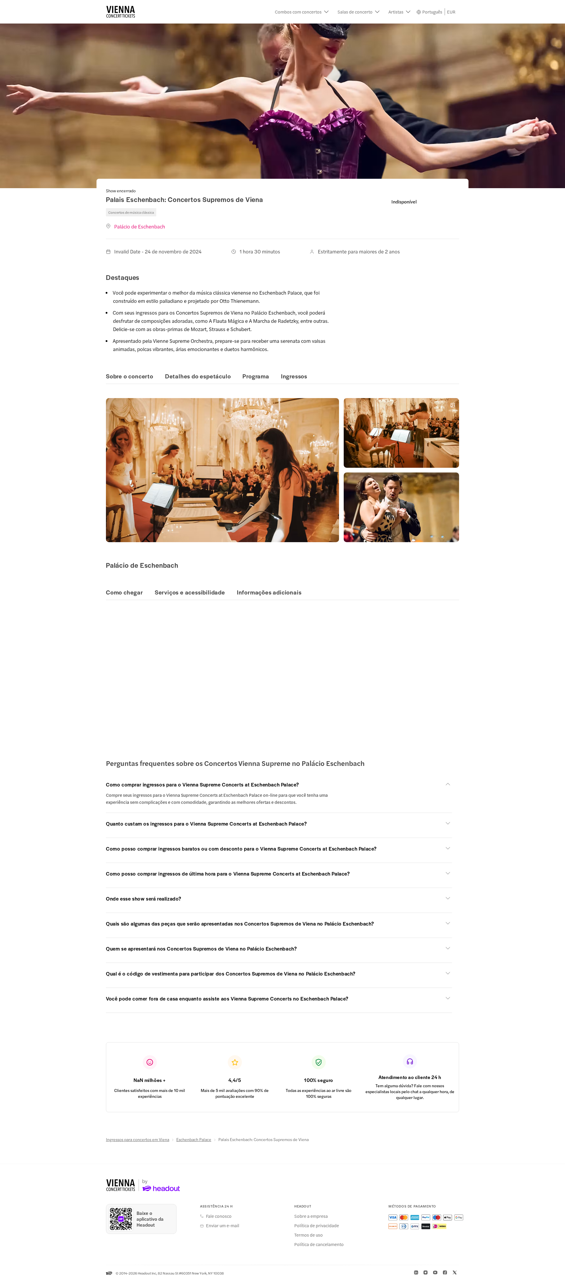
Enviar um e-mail (222, 1225)
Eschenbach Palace (193, 1139)
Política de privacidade (316, 1225)
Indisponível (404, 201)
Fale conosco (219, 1216)
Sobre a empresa (311, 1216)
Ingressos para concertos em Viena (137, 1139)
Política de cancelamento (319, 1244)
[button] (302, 11)
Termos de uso (308, 1235)
